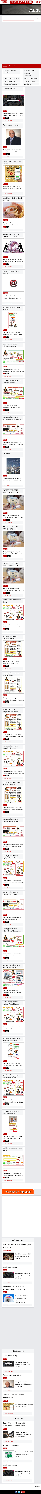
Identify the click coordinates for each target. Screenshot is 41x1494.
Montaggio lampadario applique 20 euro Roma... (11, 856)
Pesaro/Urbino (7, 1250)
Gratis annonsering (9, 88)
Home (4, 2)
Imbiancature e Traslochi (11, 78)
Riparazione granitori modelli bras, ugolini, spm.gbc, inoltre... (24, 1454)
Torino (5, 147)
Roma (4, 330)
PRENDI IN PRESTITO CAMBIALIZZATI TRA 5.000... (11, 236)
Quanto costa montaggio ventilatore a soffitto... (11, 1076)
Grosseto (5, 220)
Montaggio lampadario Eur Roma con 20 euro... (12, 783)
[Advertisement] (20, 42)
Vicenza (5, 184)
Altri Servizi (27, 84)
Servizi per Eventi (29, 70)
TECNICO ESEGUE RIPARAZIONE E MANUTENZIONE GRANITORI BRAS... (22, 1299)
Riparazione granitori (11, 1445)
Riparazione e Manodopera (28, 74)
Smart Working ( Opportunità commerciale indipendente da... (15, 1424)
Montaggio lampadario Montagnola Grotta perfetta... (12, 418)
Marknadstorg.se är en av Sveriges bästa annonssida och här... (22, 1276)
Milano (5, 110)
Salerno (5, 257)
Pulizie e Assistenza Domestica (10, 71)
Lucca (4, 1292)
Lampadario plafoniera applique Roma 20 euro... (11, 1003)
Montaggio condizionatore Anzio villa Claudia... (11, 966)
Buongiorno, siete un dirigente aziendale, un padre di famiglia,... (23, 1384)
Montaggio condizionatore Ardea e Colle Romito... (11, 1039)
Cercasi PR (6, 453)
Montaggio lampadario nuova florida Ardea (10, 747)
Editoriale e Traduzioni (31, 78)
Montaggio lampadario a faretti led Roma (11, 674)
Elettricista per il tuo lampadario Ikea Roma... (11, 710)
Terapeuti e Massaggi (30, 81)
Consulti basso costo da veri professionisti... (12, 162)
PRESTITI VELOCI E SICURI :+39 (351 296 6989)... (10, 492)
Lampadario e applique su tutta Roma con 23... (11, 1112)
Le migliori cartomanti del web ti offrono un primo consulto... (23, 1256)
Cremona (5, 293)
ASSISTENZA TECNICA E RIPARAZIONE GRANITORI (14, 1287)
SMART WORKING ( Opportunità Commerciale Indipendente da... (23, 1434)
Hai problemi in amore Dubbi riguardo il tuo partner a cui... (24, 1406)
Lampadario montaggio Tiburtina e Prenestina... (11, 345)
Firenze (5, 512)
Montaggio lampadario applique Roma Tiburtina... (11, 820)
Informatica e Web (9, 81)
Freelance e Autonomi (10, 84)
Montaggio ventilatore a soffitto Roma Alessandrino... (12, 929)
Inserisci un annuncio (21, 2)
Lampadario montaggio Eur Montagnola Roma (12, 381)
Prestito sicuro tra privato (11, 125)
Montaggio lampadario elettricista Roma (10, 637)
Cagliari (5, 586)
